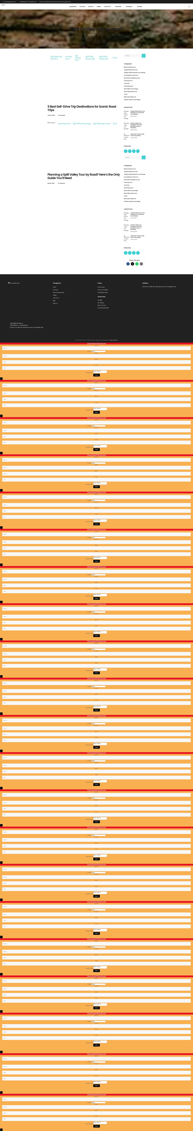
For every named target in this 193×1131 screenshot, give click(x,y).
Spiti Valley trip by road (103, 58)
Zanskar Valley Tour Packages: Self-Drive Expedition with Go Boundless (136, 125)
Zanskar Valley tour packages (132, 99)
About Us (55, 303)
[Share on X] (132, 264)
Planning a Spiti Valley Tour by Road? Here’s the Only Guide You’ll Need (83, 176)
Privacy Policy (101, 287)
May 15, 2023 (133, 130)
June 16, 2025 (51, 115)
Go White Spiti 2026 (103, 308)
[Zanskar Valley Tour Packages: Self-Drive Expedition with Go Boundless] (126, 126)
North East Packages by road (132, 78)
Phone (89, 351)
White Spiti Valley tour (130, 97)
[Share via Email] (141, 264)
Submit (96, 375)
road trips (126, 83)
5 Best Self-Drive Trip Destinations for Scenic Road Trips (81, 108)
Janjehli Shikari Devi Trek (130, 70)
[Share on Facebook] (128, 264)
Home (54, 287)
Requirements (89, 372)
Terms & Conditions (103, 290)
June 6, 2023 (134, 137)
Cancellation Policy (103, 292)
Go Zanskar (101, 303)
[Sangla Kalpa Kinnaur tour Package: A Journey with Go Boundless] (126, 114)
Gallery (55, 295)
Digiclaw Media (114, 340)
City (96, 365)
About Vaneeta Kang (58, 292)
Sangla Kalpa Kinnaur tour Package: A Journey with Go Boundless (137, 112)
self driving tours (78, 58)
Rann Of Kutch (102, 305)
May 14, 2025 (51, 183)
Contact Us (56, 298)
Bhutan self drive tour (130, 67)
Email (96, 353)
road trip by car (68, 58)
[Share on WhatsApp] (137, 264)
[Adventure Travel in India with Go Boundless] (126, 136)
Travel (115, 58)
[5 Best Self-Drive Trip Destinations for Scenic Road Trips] (83, 78)
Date (96, 359)
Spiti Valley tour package (90, 58)
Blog (54, 300)
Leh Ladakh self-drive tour (56, 58)
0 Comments (61, 115)
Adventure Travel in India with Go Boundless (137, 134)
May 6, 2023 (133, 116)
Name (97, 345)
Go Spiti (100, 300)
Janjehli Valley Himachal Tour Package (134, 72)
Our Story (55, 290)
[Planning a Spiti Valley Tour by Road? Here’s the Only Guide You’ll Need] (83, 146)
